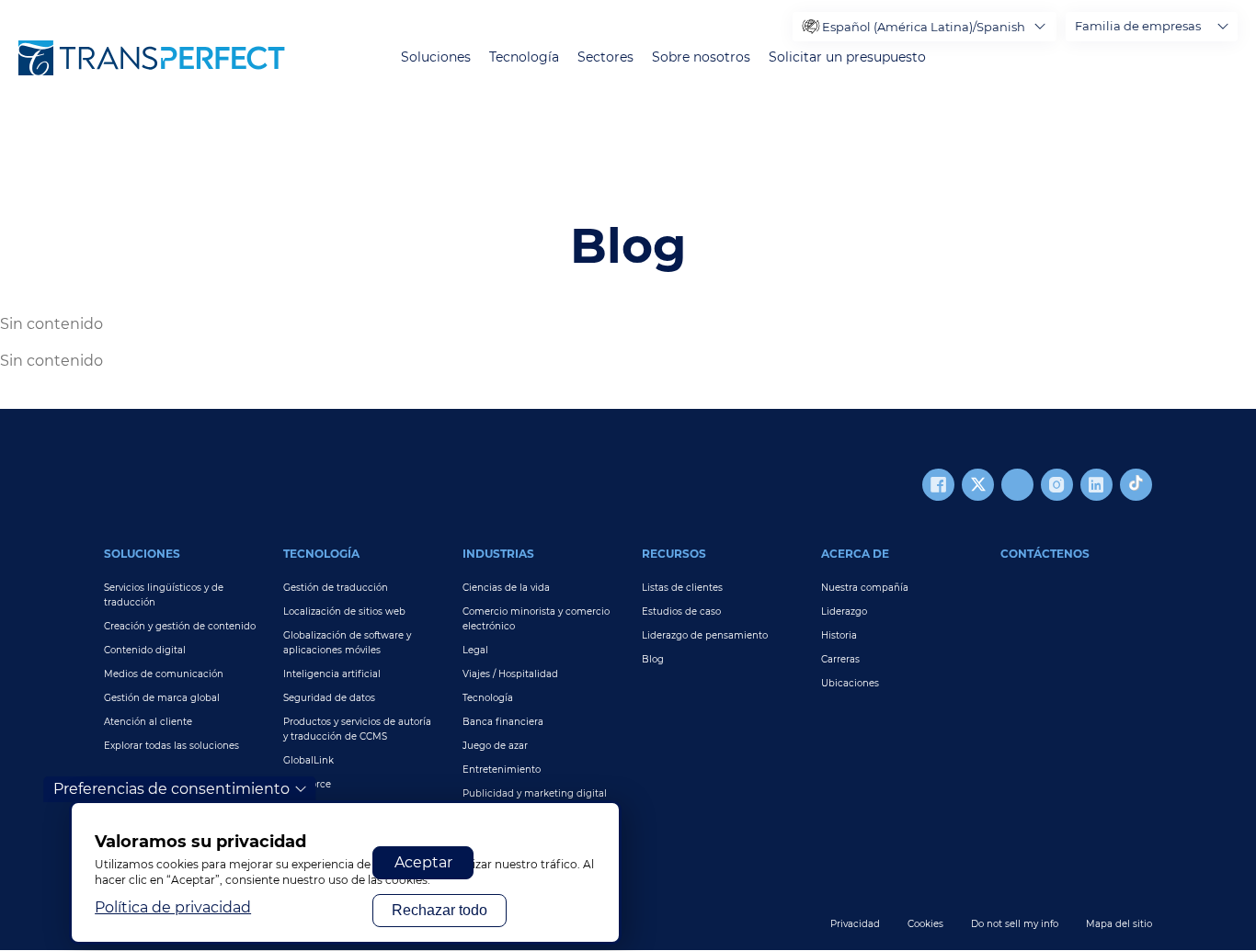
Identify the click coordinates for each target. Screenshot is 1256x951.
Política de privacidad (173, 907)
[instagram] (1057, 485)
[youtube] (1017, 485)
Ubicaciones (850, 683)
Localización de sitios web (344, 611)
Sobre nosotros (701, 57)
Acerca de (855, 553)
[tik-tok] (1136, 485)
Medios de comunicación (163, 674)
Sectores (605, 57)
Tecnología (524, 57)
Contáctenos (1045, 553)
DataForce (307, 784)
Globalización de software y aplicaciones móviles (347, 642)
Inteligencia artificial (332, 674)
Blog (653, 659)
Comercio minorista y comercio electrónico (536, 619)
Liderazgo (844, 611)
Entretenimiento (501, 770)
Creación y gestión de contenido (180, 626)
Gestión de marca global (162, 698)
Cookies (925, 924)
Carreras (840, 659)
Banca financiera (502, 722)
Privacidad (855, 924)
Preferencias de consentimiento (171, 789)
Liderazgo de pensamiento (705, 635)
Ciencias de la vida (506, 588)
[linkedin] (1096, 485)
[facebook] (938, 485)
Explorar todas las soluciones (171, 746)
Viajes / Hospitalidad (510, 674)
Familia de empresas (1138, 25)
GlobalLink (308, 760)
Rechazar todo (439, 910)
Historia (839, 635)
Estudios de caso (681, 611)
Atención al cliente (148, 722)
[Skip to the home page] (151, 57)
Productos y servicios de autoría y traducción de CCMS (357, 729)
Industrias (498, 553)
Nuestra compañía (864, 588)
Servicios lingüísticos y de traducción (163, 595)
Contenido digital (145, 650)
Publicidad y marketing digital (534, 793)
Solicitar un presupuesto (847, 57)
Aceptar (423, 862)
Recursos (674, 553)
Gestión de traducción (335, 588)
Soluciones (436, 57)
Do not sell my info (1014, 924)
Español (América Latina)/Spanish (923, 26)
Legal (475, 650)
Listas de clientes (682, 588)
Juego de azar (495, 746)
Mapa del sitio (1119, 924)
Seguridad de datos (329, 698)
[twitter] (978, 485)
